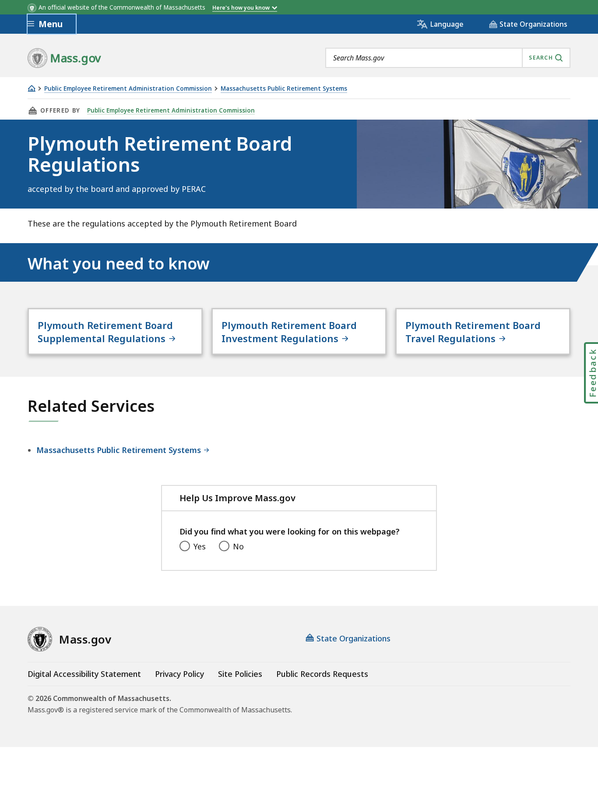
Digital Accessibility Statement (84, 674)
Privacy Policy (179, 674)
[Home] (31, 88)
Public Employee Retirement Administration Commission (128, 88)
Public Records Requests (322, 674)
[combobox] (447, 58)
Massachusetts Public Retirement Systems (284, 88)
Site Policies (240, 674)
